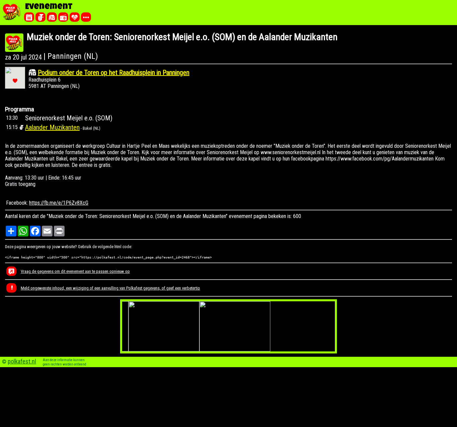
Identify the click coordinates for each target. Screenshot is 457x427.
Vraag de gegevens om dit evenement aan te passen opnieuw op (75, 271)
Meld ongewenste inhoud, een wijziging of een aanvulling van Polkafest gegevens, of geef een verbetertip (110, 288)
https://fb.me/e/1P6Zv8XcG (58, 203)
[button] (15, 81)
